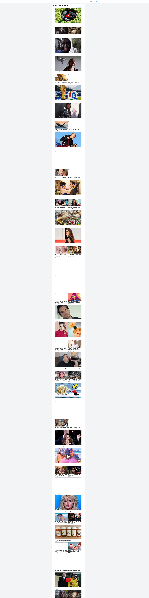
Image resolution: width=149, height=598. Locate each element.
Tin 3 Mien (54, 1)
